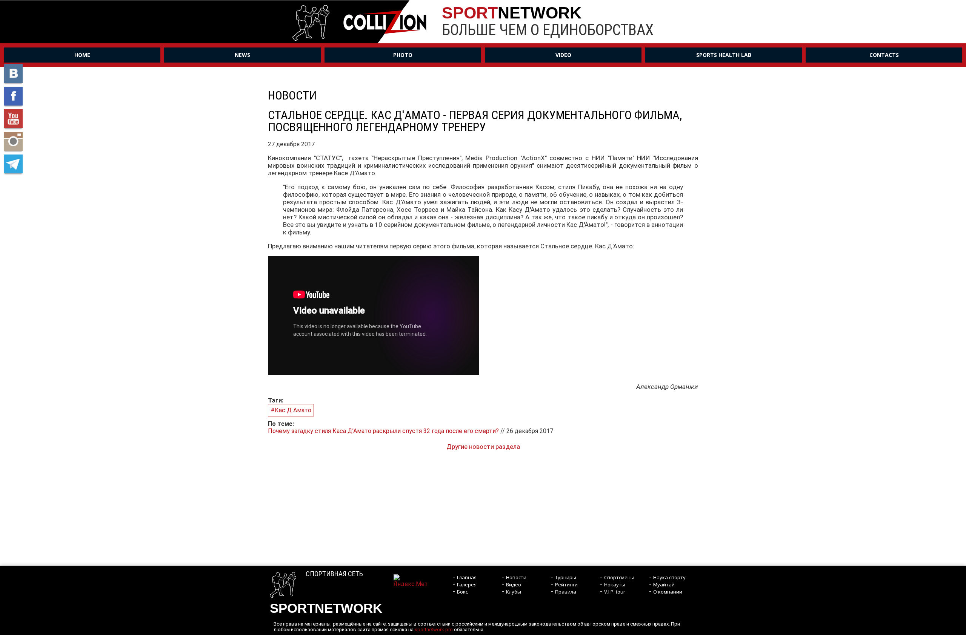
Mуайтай (664, 584)
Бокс (462, 591)
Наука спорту (669, 577)
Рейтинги (566, 584)
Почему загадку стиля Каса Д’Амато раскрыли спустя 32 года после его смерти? (384, 431)
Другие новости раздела (483, 446)
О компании (667, 591)
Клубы (513, 591)
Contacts (884, 54)
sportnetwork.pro (434, 629)
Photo (402, 54)
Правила (565, 591)
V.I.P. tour (614, 591)
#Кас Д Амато (291, 410)
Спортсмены (619, 577)
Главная (467, 577)
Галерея (467, 584)
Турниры (565, 577)
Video (563, 54)
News (242, 54)
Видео (513, 584)
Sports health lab (723, 54)
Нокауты (614, 584)
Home (82, 54)
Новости (516, 577)
